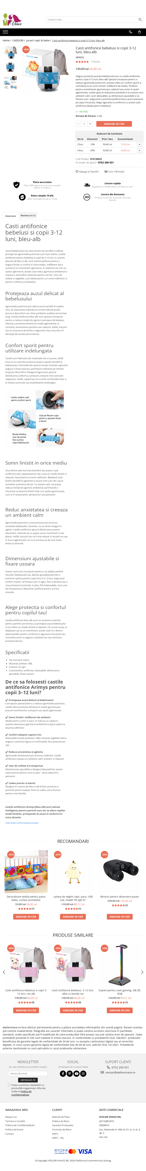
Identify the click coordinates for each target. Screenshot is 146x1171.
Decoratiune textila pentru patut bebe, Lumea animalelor (26, 898)
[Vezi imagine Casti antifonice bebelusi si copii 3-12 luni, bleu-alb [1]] (10, 67)
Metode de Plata (61, 1116)
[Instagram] (83, 1074)
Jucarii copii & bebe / (39, 40)
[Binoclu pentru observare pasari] (119, 871)
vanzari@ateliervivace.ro (120, 1072)
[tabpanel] (45, 70)
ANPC (55, 1133)
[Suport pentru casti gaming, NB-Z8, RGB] (119, 965)
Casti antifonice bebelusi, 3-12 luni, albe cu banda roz (73, 992)
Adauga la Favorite (88, 171)
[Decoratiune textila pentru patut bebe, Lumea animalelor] (26, 871)
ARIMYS (80, 57)
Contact (9, 1133)
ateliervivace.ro (12, 1027)
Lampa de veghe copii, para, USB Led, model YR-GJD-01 (73, 898)
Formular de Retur (62, 1129)
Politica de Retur (60, 1121)
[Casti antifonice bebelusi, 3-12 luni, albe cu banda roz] (73, 965)
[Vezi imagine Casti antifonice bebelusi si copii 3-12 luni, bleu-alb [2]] (10, 82)
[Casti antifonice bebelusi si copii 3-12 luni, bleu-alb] (45, 70)
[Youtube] (76, 1074)
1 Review (95, 61)
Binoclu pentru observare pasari (119, 896)
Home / (7, 40)
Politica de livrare (14, 1129)
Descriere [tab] (10, 216)
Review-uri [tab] (28, 215)
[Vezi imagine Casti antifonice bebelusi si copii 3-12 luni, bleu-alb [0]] (10, 52)
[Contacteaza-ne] (131, 31)
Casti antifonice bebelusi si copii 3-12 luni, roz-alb (26, 992)
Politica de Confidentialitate (21, 1093)
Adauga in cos (114, 123)
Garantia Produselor (63, 1125)
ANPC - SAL (58, 1137)
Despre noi (11, 1116)
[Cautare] (140, 20)
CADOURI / (19, 40)
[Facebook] (63, 1074)
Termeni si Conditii (15, 1121)
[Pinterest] (70, 1074)
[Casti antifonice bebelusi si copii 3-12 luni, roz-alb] (26, 965)
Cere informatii (115, 171)
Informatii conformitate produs (21, 822)
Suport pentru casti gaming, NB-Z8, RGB (120, 992)
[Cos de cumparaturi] (139, 31)
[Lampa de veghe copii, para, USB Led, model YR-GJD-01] (73, 871)
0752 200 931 (120, 1067)
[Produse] (6, 32)
